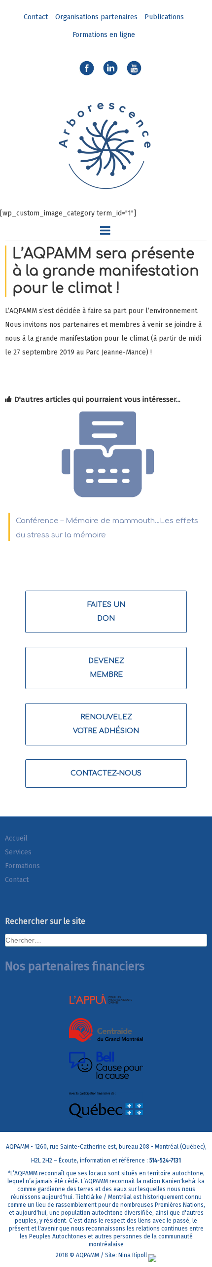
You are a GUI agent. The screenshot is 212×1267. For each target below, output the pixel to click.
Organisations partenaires (96, 17)
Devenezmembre (106, 667)
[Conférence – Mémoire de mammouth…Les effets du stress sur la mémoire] (107, 498)
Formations (22, 866)
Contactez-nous (106, 773)
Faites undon (106, 611)
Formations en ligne (103, 35)
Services (18, 852)
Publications (164, 17)
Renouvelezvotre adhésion (106, 724)
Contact (36, 17)
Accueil (16, 838)
